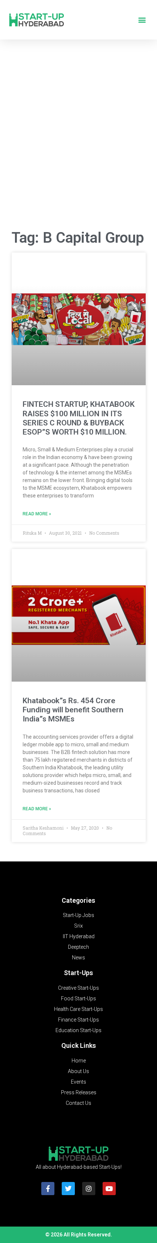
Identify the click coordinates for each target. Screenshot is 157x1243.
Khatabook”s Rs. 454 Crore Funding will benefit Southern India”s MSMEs (73, 709)
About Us (78, 1071)
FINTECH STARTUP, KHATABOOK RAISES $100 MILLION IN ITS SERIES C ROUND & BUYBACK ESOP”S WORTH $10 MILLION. (79, 418)
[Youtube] (109, 1188)
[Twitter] (68, 1188)
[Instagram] (88, 1188)
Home (79, 1061)
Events (78, 1082)
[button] (142, 20)
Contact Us (78, 1103)
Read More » (37, 513)
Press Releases (78, 1092)
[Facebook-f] (47, 1188)
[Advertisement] (78, 137)
